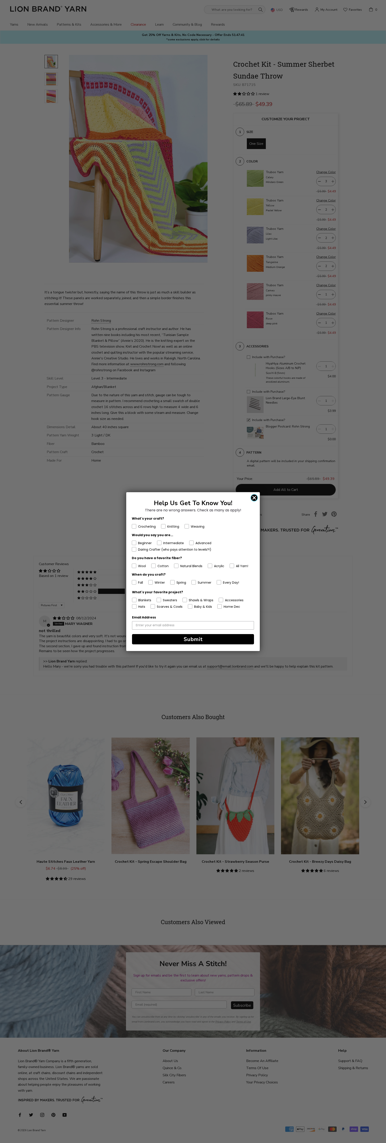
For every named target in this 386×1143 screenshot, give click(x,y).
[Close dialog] (254, 497)
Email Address (144, 617)
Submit (193, 639)
